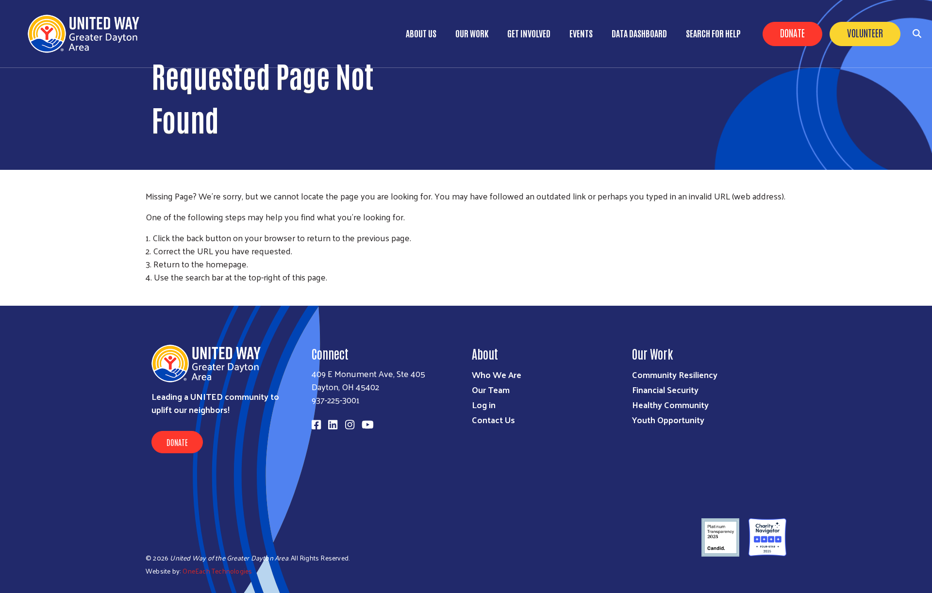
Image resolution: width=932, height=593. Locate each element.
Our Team (491, 389)
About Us (421, 33)
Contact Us (493, 419)
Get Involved (528, 33)
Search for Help (713, 33)
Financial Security (665, 389)
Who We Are (496, 374)
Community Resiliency (674, 374)
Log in (484, 404)
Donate (792, 32)
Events (581, 33)
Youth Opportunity (668, 419)
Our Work (471, 33)
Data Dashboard (639, 33)
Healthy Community (670, 404)
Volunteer (865, 32)
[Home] (87, 33)
